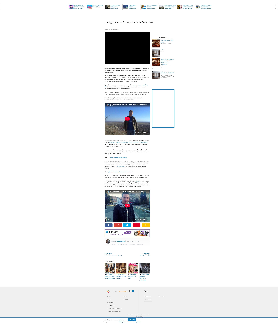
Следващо (146, 253)
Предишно (108, 253)
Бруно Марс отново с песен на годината (121, 276)
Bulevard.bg (147, 296)
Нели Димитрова (120, 241)
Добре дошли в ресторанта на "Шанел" (113, 255)
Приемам (132, 319)
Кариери (125, 296)
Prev (275, 5)
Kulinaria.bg (161, 296)
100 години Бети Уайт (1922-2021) (132, 276)
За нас (109, 296)
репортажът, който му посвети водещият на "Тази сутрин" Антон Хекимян (128, 142)
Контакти (125, 299)
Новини (109, 299)
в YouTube (137, 181)
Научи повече (123, 319)
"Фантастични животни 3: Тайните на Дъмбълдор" (144, 277)
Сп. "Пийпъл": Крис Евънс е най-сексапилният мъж (110, 276)
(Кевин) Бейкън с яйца (145, 255)
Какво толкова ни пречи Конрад (118, 157)
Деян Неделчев (120, 166)
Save (137, 224)
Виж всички (148, 299)
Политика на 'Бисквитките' (114, 311)
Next (275, 8)
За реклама (110, 302)
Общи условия (122, 322)
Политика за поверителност (134, 322)
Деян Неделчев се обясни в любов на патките (120, 172)
